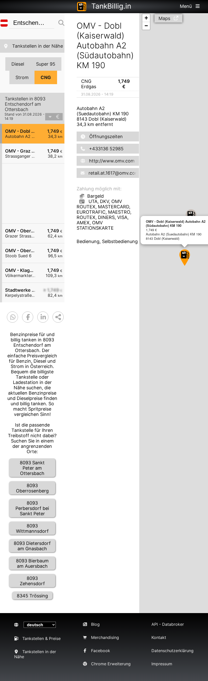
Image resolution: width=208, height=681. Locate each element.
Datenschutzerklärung (172, 650)
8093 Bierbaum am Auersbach (32, 563)
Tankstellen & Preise (41, 638)
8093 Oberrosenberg (32, 488)
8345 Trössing (32, 595)
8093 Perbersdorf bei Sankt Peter (32, 508)
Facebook (100, 650)
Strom (22, 77)
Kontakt (158, 637)
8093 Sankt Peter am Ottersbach (32, 468)
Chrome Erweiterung (111, 663)
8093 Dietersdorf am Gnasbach (32, 546)
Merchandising (105, 637)
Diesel (17, 64)
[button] (184, 257)
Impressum (161, 663)
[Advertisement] (35, 193)
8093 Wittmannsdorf (32, 528)
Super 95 (45, 64)
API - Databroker (167, 624)
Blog (95, 624)
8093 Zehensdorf (32, 581)
